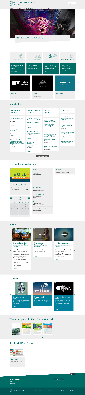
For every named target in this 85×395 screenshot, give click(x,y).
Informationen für (15, 379)
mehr (12, 125)
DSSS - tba (35, 173)
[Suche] (75, 3)
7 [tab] (47, 48)
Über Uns (46, 8)
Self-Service (59, 379)
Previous (10, 29)
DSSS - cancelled (37, 187)
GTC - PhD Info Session (38, 194)
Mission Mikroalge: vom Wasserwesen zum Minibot (62, 244)
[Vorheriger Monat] (29, 198)
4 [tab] (42, 48)
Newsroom (27, 8)
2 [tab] (39, 48)
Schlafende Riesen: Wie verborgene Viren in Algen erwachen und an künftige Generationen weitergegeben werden (17, 142)
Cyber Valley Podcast (63, 297)
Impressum (34, 390)
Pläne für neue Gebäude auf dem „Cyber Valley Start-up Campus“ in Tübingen (67, 134)
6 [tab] (46, 48)
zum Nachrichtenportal (43, 156)
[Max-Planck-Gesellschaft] (12, 390)
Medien (11, 381)
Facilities (19, 8)
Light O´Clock (40, 297)
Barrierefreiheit (50, 390)
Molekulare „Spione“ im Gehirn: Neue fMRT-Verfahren (20, 244)
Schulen (11, 385)
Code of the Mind (20, 297)
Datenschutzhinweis (42, 390)
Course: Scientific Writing (39, 180)
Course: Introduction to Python (40, 208)
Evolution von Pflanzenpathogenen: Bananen (41, 244)
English (66, 3)
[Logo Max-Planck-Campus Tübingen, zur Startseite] (31, 3)
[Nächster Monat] (11, 198)
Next (74, 29)
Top (74, 374)
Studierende (12, 383)
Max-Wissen (15, 359)
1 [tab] (37, 48)
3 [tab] (40, 48)
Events (33, 8)
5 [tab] (44, 48)
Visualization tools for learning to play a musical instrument (67, 118)
